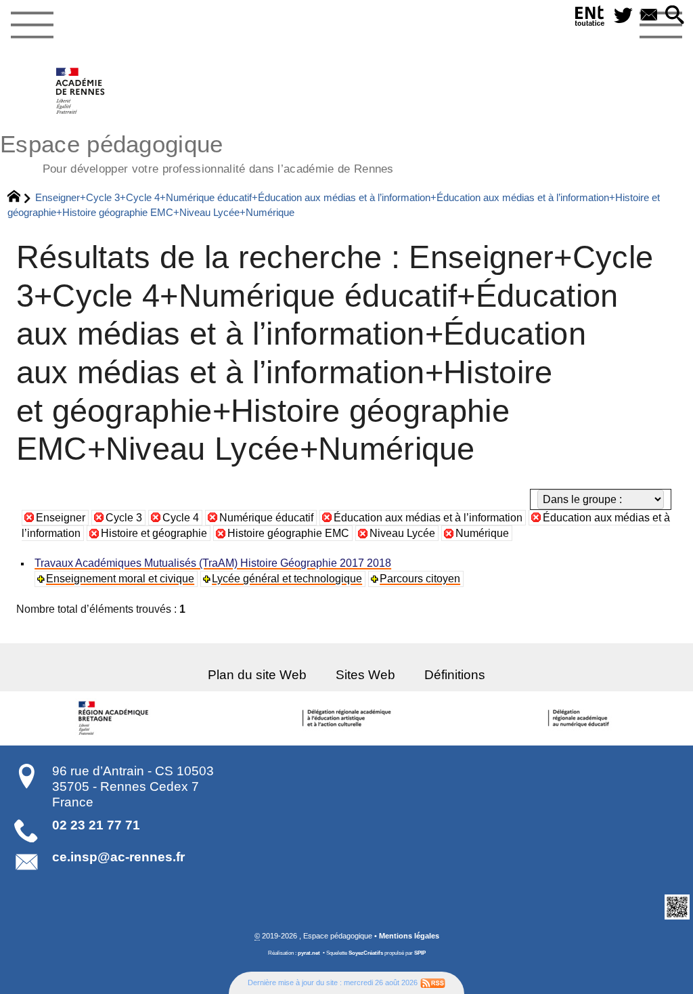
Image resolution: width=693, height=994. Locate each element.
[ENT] (590, 18)
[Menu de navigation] (32, 25)
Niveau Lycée (402, 533)
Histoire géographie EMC (288, 533)
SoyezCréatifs (366, 953)
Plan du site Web (257, 675)
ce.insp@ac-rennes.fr (118, 857)
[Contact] (649, 16)
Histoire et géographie (154, 533)
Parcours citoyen (420, 578)
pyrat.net (309, 953)
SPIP (420, 953)
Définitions (454, 675)
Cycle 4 (180, 517)
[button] (675, 16)
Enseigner (60, 517)
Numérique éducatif (266, 517)
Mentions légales (409, 936)
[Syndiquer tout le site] (433, 982)
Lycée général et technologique (287, 578)
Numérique (482, 533)
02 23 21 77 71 (96, 825)
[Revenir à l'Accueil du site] (19, 197)
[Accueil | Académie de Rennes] (115, 718)
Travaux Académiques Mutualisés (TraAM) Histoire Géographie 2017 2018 (213, 563)
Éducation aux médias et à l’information (428, 517)
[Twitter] (623, 16)
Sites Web (365, 675)
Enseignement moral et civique (120, 578)
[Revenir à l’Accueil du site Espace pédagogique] (81, 90)
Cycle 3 (124, 517)
